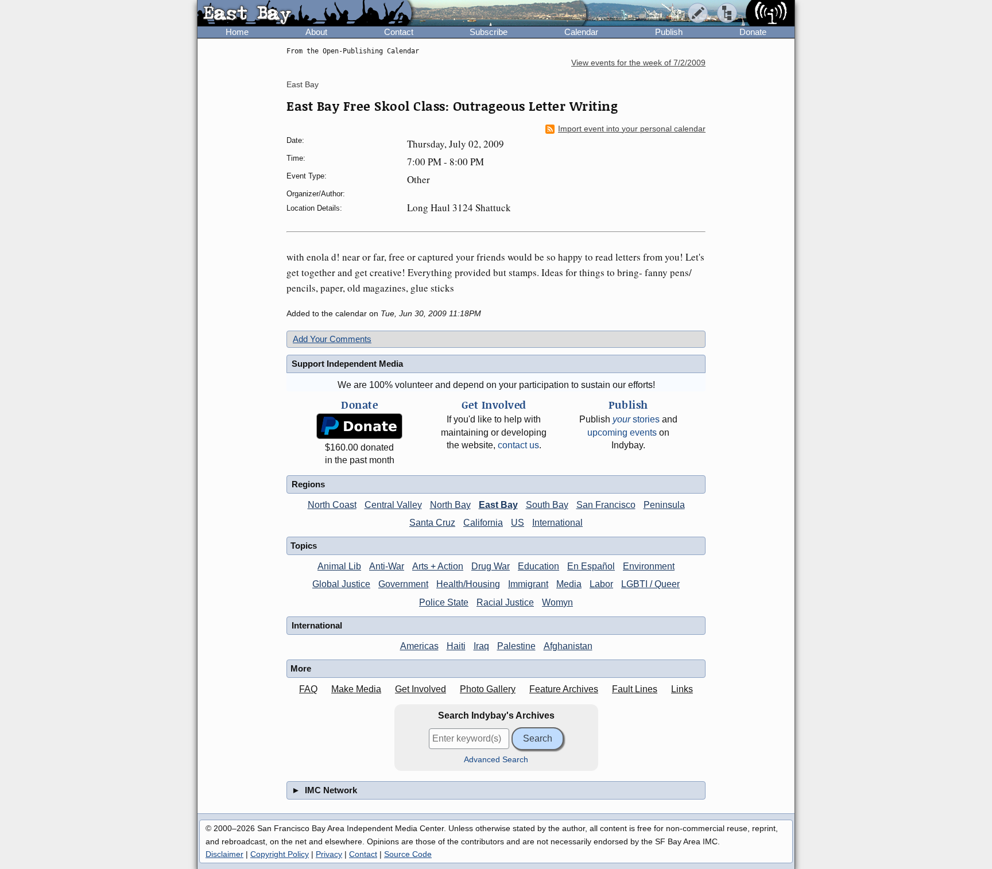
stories (636, 419)
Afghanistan (568, 646)
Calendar (581, 32)
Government (403, 584)
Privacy (329, 854)
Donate (752, 32)
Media (569, 584)
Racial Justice (505, 602)
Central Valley (393, 505)
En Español (591, 566)
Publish (669, 32)
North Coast (332, 505)
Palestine (516, 646)
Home (237, 32)
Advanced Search (496, 759)
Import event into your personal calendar (632, 129)
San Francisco (606, 505)
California (483, 522)
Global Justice (341, 584)
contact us (518, 445)
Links (682, 689)
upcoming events (622, 432)
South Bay (547, 505)
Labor (601, 584)
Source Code (408, 854)
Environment (649, 566)
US (517, 522)
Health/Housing (468, 584)
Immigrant (528, 584)
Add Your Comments (332, 339)
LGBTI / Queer (650, 584)
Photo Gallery (488, 689)
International (557, 522)
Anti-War (386, 566)
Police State (443, 602)
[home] (304, 14)
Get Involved (420, 689)
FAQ (308, 689)
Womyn (557, 602)
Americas (419, 646)
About (316, 32)
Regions (308, 484)
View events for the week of (638, 63)
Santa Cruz (432, 522)
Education (538, 566)
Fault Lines (634, 689)
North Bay (450, 505)
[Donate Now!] (359, 426)
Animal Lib (339, 566)
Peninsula (664, 505)
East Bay (302, 84)
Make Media (356, 689)
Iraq (481, 646)
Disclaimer (224, 854)
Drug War (490, 566)
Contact (398, 32)
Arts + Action (437, 566)
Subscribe (488, 32)
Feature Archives (563, 689)
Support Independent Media (347, 363)
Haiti (456, 646)
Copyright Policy (279, 854)
